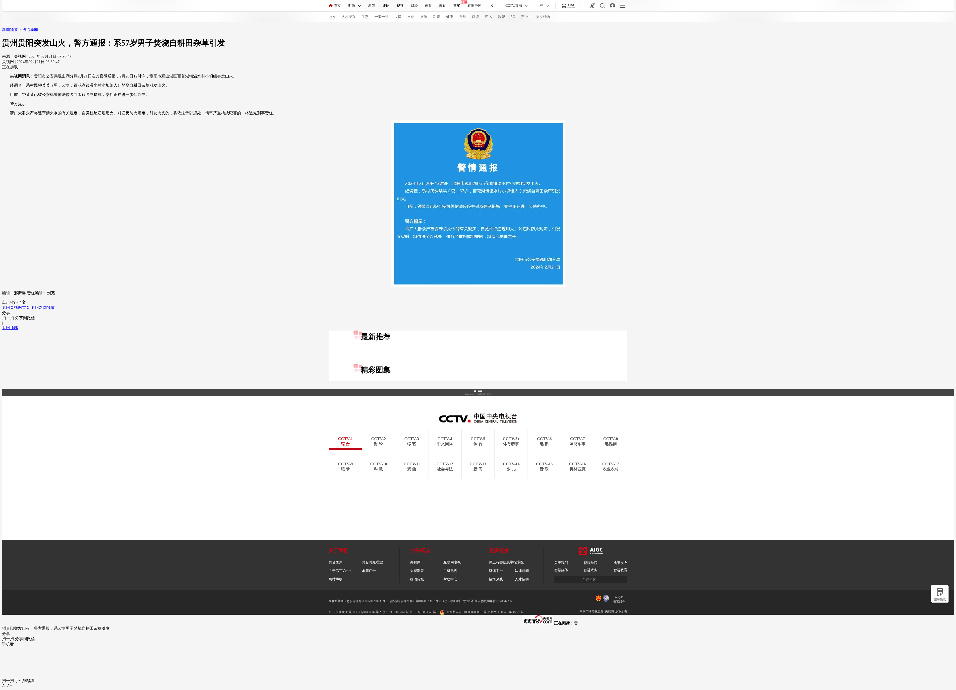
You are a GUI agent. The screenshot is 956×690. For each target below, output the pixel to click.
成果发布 (620, 563)
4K (491, 5)
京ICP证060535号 (340, 612)
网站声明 (336, 579)
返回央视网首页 (16, 307)
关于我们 (561, 563)
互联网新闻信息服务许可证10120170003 (355, 601)
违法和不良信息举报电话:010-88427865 (487, 601)
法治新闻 (30, 29)
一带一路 (381, 17)
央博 (397, 17)
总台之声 (336, 562)
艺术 (488, 17)
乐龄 (462, 17)
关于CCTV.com (340, 571)
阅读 (475, 17)
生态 (364, 17)
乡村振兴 (349, 17)
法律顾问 (522, 571)
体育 (428, 5)
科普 (436, 17)
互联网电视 (452, 562)
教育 (442, 5)
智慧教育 (620, 570)
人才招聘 (522, 579)
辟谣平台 (496, 571)
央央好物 (543, 17)
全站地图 (480, 390)
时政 (351, 5)
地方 (332, 17)
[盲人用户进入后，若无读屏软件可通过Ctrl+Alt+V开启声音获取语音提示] (592, 5)
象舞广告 (369, 571)
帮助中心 (450, 579)
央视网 (415, 562)
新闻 (371, 5)
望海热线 (940, 599)
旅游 (423, 17)
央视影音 (417, 571)
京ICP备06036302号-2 (367, 612)
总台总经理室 (372, 562)
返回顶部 (10, 328)
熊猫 (456, 5)
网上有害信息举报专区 (506, 562)
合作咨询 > (590, 579)
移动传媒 (417, 579)
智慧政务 (591, 570)
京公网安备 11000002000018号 (466, 612)
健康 (449, 17)
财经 (414, 5)
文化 (410, 17)
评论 (385, 5)
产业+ (525, 17)
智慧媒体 (561, 570)
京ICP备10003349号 (395, 612)
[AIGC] (568, 5)
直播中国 (474, 5)
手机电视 (450, 571)
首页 (337, 5)
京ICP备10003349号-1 (469, 394)
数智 (501, 17)
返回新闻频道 (43, 307)
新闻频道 (10, 29)
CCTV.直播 (513, 5)
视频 (400, 5)
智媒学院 (591, 563)
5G (513, 17)
